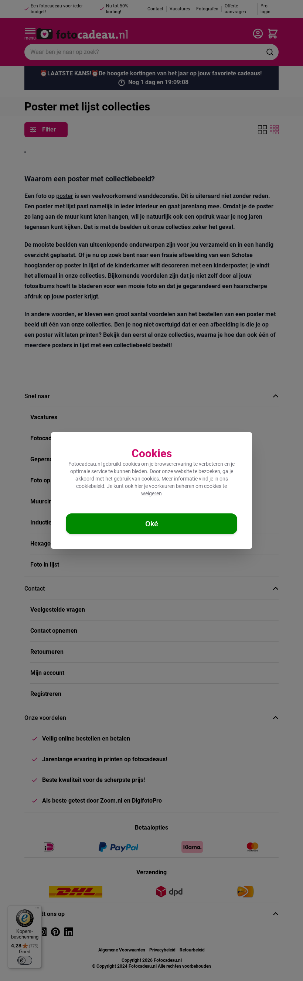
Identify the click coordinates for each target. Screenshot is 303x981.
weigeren (151, 493)
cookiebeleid (90, 486)
